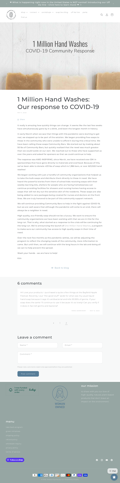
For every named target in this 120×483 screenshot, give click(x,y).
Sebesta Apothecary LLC (55, 479)
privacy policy (12, 448)
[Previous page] (53, 323)
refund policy (11, 440)
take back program (14, 427)
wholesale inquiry (13, 444)
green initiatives (13, 431)
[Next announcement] (113, 3)
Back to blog (62, 268)
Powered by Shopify (72, 479)
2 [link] (66, 323)
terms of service (13, 452)
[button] (24, 12)
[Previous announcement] (6, 3)
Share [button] (22, 119)
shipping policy (12, 435)
